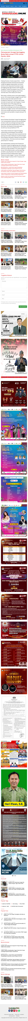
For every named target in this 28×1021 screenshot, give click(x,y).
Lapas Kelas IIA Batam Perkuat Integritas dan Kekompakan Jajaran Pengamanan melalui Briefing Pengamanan (14, 174)
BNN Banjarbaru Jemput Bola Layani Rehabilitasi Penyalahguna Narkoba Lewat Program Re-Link (11, 168)
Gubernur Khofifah (6, 903)
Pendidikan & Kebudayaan (13, 50)
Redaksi (17, 1015)
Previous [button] (3, 861)
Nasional (6, 50)
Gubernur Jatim (5, 906)
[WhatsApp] (19, 1011)
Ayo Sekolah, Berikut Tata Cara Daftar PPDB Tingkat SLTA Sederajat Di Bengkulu (15, 932)
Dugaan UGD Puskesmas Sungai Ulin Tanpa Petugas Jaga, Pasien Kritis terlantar (13, 162)
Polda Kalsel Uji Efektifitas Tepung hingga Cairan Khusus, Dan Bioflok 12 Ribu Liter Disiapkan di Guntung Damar (13, 171)
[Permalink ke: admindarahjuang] (2, 58)
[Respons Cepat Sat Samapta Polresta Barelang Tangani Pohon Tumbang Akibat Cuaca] (21, 217)
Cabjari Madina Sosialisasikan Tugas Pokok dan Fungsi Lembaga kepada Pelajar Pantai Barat (13, 165)
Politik (21, 50)
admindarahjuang (7, 58)
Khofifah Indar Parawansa (17, 906)
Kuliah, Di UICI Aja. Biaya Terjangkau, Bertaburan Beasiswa (14, 915)
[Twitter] (12, 1011)
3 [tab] (15, 875)
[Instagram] (17, 1011)
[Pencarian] (26, 3)
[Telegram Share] (23, 182)
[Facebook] (9, 1011)
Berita (2, 50)
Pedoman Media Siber (9, 1014)
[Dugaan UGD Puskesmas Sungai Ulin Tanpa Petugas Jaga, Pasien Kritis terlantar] (7, 191)
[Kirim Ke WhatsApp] (26, 182)
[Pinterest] (14, 1011)
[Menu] (2, 3)
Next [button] (25, 861)
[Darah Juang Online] (8, 3)
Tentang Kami (12, 1015)
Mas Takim (22, 903)
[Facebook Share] (16, 182)
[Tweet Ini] (18, 182)
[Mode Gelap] (24, 3)
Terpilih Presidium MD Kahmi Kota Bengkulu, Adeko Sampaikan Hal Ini (15, 919)
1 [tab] (12, 875)
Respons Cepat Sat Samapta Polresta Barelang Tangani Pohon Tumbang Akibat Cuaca (13, 177)
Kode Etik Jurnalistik (19, 1014)
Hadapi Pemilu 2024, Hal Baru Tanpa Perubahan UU (15, 928)
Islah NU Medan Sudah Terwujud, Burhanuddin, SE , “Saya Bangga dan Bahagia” (15, 924)
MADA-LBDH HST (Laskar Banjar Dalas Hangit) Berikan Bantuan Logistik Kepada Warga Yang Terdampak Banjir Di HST (14, 937)
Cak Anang (15, 903)
